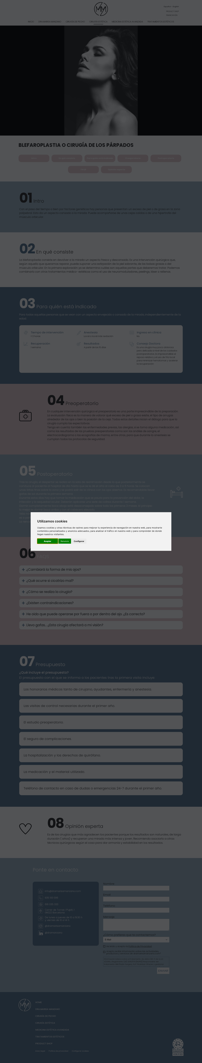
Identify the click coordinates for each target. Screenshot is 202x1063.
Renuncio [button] (65, 541)
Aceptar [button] (47, 541)
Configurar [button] (79, 541)
